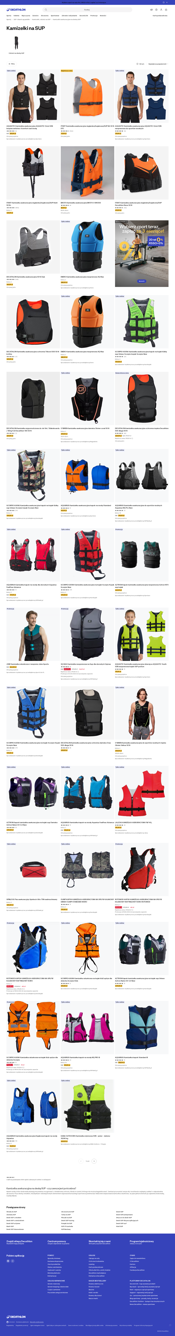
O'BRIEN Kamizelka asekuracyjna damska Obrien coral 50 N (85, 428)
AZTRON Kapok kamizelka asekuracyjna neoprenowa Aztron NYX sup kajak (142, 586)
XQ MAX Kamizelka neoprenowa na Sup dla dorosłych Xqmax (86, 664)
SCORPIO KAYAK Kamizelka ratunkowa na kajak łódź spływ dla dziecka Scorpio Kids (86, 979)
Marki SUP (10, 1226)
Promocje (94, 15)
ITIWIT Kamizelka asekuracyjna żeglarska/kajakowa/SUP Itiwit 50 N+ (32, 204)
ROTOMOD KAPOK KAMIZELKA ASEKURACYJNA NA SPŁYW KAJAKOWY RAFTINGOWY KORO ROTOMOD (138, 900)
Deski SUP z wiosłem (13, 1217)
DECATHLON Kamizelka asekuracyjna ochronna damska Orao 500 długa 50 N (86, 744)
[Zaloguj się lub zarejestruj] (161, 9)
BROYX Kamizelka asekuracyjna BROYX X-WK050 (81, 203)
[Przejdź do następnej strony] (94, 1161)
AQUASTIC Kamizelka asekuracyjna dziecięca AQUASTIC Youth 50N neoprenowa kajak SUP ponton (140, 665)
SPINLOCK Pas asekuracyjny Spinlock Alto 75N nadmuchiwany (31, 899)
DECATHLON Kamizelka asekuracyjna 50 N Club (25, 277)
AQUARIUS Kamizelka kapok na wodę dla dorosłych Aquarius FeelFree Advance (31, 586)
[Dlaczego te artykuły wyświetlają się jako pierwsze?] (137, 64)
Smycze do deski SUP (124, 1217)
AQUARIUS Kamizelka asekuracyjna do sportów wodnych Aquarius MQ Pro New (138, 506)
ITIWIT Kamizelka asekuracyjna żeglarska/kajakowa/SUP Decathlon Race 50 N (138, 204)
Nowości (103, 15)
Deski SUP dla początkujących (127, 1220)
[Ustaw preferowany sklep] (151, 9)
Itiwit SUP (119, 1226)
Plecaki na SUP (66, 1217)
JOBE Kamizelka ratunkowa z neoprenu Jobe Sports (27, 664)
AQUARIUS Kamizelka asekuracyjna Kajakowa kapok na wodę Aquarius (31, 1137)
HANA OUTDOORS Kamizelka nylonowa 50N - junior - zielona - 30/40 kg (86, 1137)
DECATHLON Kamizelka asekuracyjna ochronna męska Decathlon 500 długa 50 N (142, 429)
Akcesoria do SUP (67, 1212)
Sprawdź (142, 281)
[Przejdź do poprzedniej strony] (80, 1161)
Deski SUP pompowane (124, 1214)
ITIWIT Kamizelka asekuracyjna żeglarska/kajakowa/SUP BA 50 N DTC (87, 127)
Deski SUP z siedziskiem (15, 1220)
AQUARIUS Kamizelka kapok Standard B (131, 1057)
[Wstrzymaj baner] (163, 2)
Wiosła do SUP (11, 1212)
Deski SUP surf (121, 1223)
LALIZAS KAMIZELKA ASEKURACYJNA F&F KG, (133, 822)
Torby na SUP (66, 1214)
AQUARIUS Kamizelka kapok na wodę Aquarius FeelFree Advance (87, 822)
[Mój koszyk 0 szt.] (166, 9)
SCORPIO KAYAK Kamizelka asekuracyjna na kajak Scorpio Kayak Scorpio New (87, 586)
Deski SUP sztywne (13, 1223)
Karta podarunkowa (160, 15)
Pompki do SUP (66, 1223)
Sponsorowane (120, 221)
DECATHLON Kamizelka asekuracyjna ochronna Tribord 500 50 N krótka (32, 353)
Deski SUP (119, 1212)
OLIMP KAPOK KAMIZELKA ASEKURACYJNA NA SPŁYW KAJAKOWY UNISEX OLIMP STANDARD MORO (87, 900)
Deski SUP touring (67, 1220)
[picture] (33, 96)
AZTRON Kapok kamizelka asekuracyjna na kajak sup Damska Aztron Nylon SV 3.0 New (31, 823)
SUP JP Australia (67, 1226)
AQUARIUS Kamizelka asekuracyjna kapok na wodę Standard (86, 505)
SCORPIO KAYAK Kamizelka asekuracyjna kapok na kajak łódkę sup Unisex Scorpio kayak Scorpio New (141, 353)
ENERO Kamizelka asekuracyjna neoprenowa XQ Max (82, 277)
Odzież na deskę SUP (16, 53)
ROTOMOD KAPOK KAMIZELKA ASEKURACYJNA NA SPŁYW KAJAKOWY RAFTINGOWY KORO (29, 979)
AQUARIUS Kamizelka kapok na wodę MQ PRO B (80, 1057)
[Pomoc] (156, 9)
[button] (132, 438)
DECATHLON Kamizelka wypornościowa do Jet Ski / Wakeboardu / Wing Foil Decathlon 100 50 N (33, 429)
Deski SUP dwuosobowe (15, 1229)
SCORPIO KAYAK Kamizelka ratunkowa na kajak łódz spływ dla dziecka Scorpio (32, 1058)
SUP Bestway (66, 1229)
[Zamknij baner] (167, 2)
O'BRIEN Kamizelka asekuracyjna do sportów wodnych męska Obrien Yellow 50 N (140, 744)
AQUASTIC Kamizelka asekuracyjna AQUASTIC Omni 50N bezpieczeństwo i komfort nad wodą (29, 127)
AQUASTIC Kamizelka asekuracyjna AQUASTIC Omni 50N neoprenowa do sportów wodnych (138, 127)
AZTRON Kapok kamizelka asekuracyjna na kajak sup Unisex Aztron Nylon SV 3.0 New (140, 979)
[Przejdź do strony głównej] (16, 9)
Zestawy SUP (11, 1214)
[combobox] (159, 64)
